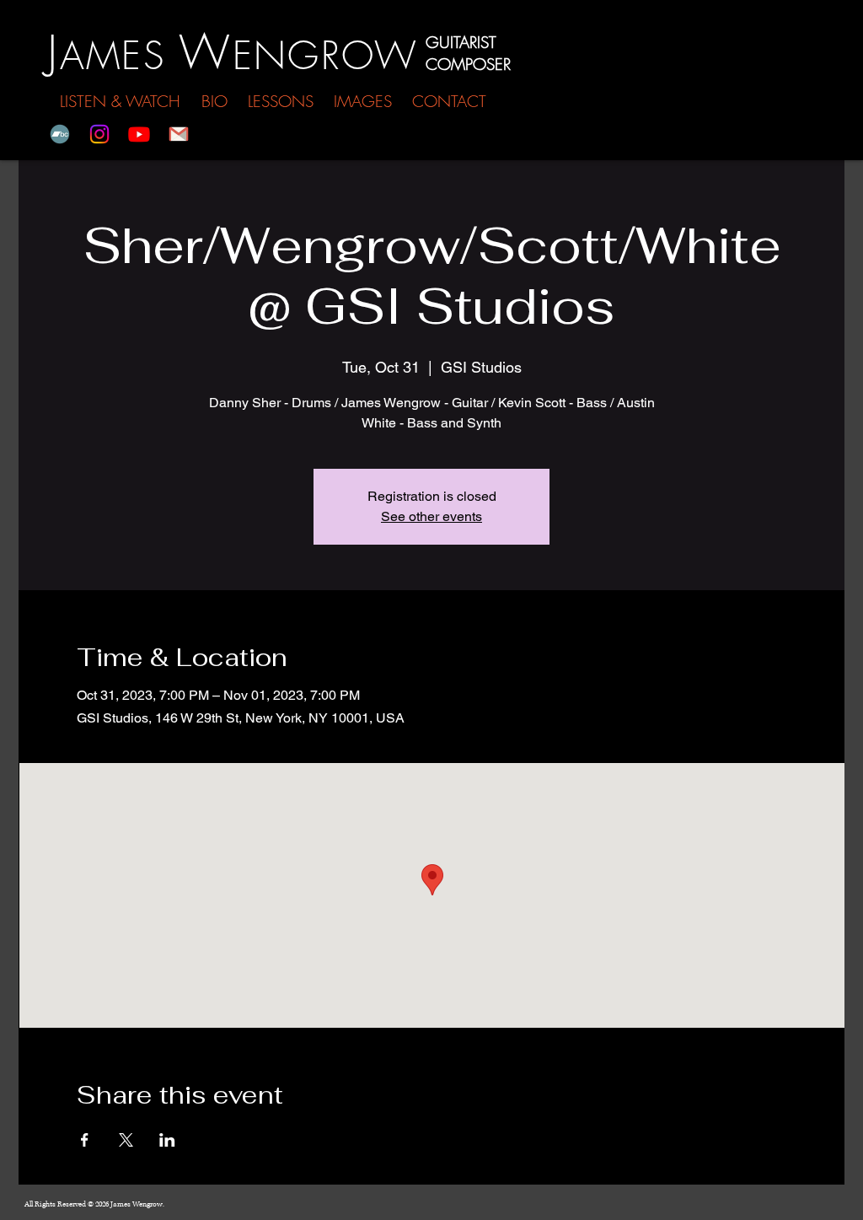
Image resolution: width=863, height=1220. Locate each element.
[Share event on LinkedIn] (167, 1140)
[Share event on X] (126, 1140)
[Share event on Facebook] (85, 1140)
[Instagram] (99, 134)
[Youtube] (139, 134)
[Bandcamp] (59, 134)
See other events (431, 516)
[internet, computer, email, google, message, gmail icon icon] (178, 134)
